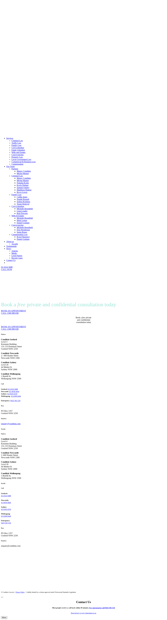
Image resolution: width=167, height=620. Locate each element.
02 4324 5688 (13, 389)
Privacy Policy (20, 592)
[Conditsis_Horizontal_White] (68, 134)
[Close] (2, 597)
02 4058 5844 (14, 391)
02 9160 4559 (12, 394)
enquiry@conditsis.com (10, 424)
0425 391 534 (15, 401)
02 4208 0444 (16, 396)
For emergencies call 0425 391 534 (102, 608)
